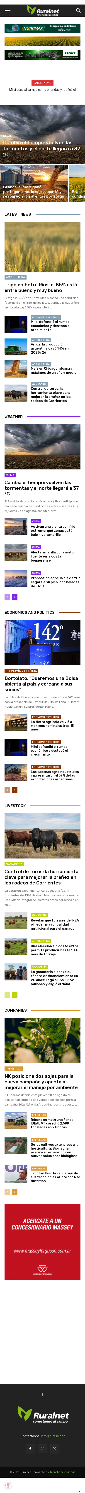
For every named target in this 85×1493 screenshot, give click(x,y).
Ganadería (39, 384)
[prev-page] (7, 597)
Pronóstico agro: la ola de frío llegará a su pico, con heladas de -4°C (55, 582)
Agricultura (15, 277)
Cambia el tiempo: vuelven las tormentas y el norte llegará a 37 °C (42, 488)
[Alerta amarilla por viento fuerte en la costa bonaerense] (16, 552)
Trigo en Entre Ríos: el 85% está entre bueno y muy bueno (41, 287)
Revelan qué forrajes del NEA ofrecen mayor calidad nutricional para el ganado (55, 924)
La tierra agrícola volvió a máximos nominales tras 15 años (52, 726)
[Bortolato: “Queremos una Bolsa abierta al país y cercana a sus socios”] (42, 642)
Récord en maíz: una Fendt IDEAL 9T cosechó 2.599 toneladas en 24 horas (52, 1123)
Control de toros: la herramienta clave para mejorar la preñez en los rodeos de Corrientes (51, 395)
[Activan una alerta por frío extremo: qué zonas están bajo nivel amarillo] (16, 526)
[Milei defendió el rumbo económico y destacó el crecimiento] (16, 324)
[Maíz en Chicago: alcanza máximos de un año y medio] (16, 368)
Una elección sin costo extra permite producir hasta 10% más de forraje (54, 950)
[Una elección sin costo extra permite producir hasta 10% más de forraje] (16, 946)
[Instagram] (42, 1448)
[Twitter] (54, 1448)
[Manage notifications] (8, 1484)
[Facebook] (30, 1448)
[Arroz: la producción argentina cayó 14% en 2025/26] (16, 346)
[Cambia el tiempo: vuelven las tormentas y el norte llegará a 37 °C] (42, 134)
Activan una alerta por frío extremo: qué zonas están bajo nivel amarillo (53, 531)
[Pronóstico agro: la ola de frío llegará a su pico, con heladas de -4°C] (16, 578)
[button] (7, 11)
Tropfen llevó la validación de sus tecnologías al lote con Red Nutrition (55, 1177)
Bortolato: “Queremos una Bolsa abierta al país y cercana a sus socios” (41, 683)
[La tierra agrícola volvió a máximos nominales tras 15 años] (16, 722)
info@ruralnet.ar (53, 1436)
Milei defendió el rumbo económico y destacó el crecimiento (50, 326)
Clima (7, 136)
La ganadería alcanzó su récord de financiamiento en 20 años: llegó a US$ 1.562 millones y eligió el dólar (54, 978)
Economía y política (45, 317)
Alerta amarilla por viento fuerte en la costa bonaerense (52, 556)
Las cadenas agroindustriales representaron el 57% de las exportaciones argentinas (55, 775)
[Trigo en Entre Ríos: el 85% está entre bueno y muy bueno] (42, 247)
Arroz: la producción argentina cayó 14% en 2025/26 (50, 348)
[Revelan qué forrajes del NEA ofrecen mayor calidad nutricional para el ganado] (16, 920)
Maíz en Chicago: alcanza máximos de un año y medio (53, 370)
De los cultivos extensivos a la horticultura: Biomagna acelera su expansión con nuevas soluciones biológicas (54, 1150)
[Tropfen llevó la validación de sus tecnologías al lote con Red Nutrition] (16, 1173)
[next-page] (14, 597)
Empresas (13, 1069)
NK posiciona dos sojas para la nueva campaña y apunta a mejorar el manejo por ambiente (41, 1081)
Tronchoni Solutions (62, 1472)
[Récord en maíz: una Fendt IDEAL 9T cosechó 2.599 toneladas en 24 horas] (16, 1120)
